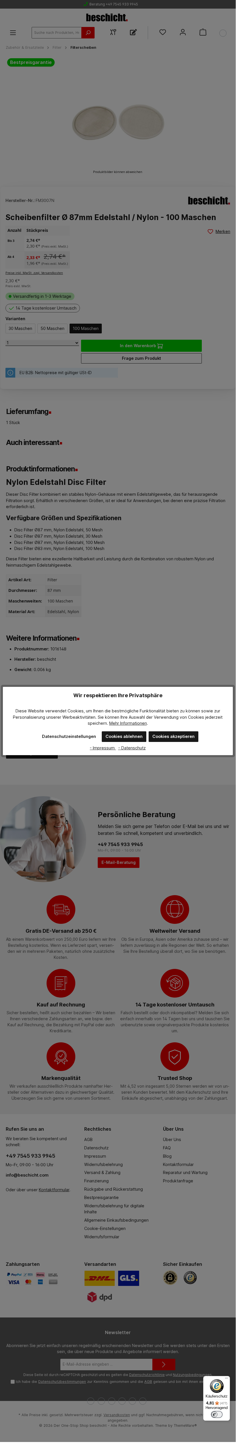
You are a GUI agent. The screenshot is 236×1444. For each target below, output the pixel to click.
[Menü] (226, 1379)
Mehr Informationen (128, 723)
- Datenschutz (132, 747)
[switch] (216, 1414)
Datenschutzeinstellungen (69, 736)
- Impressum (103, 747)
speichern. (98, 723)
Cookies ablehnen (124, 736)
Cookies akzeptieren (173, 736)
